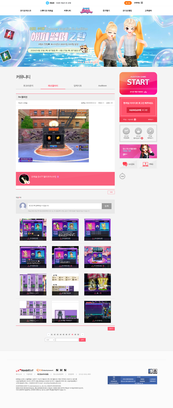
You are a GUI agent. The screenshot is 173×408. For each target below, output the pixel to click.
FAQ (148, 164)
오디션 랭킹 (127, 11)
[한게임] (36, 3)
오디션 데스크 (25, 11)
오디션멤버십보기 (137, 137)
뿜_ (99, 293)
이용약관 (29, 374)
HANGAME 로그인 (138, 110)
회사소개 (19, 374)
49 (75, 334)
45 (63, 334)
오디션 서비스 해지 (85, 374)
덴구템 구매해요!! (66, 320)
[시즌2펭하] (98, 320)
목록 (111, 192)
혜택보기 (150, 119)
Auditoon (102, 85)
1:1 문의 (128, 164)
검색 (82, 340)
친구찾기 (106, 11)
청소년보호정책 (58, 374)
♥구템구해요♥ (66, 293)
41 (51, 334)
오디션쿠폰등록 (126, 137)
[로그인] (128, 3)
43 (57, 334)
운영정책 (71, 374)
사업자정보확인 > (72, 381)
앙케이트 (78, 85)
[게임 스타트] (138, 80)
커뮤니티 (67, 11)
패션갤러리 (53, 85)
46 (66, 334)
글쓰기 (111, 328)
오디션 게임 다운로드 (138, 92)
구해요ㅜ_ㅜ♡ (34, 293)
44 (60, 334)
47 (69, 334)
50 (78, 334)
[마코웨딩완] (34, 238)
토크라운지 (28, 85)
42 (54, 334)
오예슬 (25, 103)
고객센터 (148, 11)
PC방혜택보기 (150, 137)
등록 (107, 206)
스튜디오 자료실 (46, 11)
